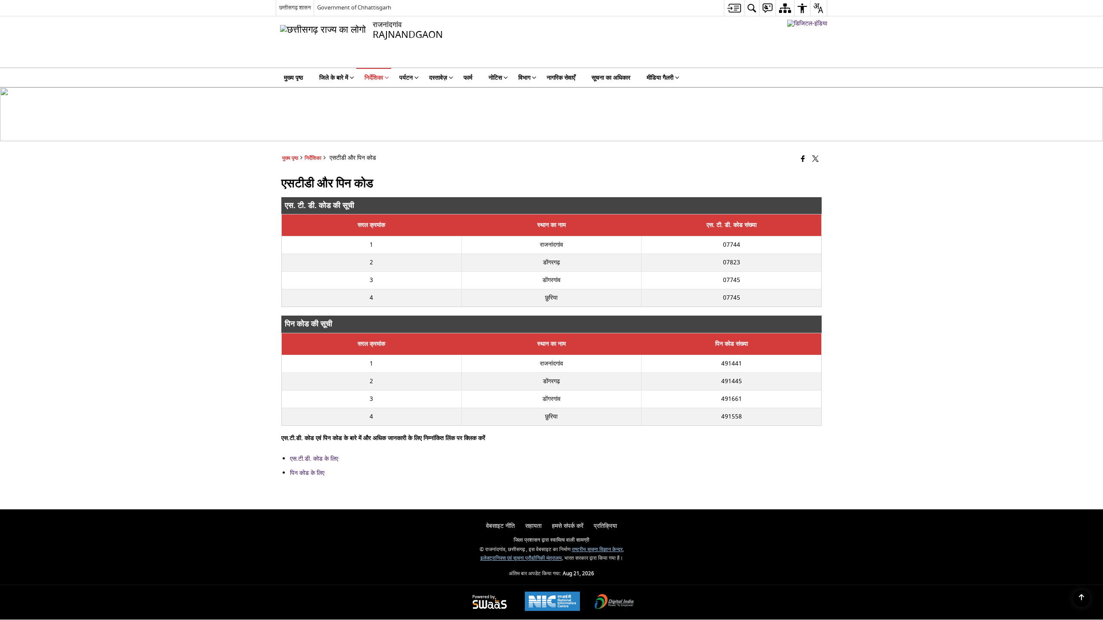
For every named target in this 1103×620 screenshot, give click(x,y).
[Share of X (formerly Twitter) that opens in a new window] (815, 159)
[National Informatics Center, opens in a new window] (552, 602)
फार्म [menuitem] (468, 77)
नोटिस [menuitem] (495, 77)
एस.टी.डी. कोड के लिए (314, 458)
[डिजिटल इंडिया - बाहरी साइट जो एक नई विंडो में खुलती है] (807, 23)
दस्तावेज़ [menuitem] (438, 77)
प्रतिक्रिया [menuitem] (605, 525)
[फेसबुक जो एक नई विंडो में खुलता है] (803, 159)
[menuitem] (734, 8)
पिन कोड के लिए (307, 472)
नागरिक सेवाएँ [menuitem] (561, 77)
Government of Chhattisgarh (354, 7)
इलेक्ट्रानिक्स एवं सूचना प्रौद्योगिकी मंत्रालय (521, 558)
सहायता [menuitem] (533, 525)
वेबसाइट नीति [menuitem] (500, 525)
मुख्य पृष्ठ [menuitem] (293, 77)
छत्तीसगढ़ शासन (295, 7)
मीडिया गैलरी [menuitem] (660, 77)
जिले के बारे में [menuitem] (333, 77)
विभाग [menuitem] (524, 77)
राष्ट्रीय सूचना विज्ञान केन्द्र (597, 549)
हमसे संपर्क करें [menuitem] (567, 525)
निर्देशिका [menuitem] (374, 77)
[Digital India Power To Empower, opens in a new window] (614, 603)
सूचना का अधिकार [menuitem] (611, 77)
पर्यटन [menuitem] (406, 77)
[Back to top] (1081, 598)
